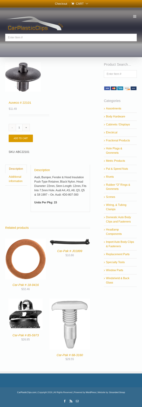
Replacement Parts (118, 254)
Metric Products (115, 160)
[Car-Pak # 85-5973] (25, 300)
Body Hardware (115, 116)
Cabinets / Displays (118, 124)
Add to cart (21, 138)
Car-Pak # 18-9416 (25, 285)
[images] (25, 77)
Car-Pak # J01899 (69, 251)
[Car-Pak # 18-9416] (25, 240)
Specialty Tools (115, 262)
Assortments (113, 108)
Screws (110, 196)
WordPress (91, 392)
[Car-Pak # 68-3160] (69, 300)
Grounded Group (117, 392)
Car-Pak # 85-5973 (25, 335)
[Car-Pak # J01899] (69, 240)
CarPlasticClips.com (26, 392)
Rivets (110, 176)
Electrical (111, 132)
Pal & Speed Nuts (117, 168)
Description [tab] (16, 168)
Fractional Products (118, 140)
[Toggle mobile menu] (135, 16)
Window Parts (114, 270)
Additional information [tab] (16, 179)
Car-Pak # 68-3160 (70, 355)
